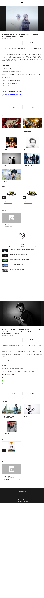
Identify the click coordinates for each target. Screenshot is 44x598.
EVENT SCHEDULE (6, 228)
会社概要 (29, 494)
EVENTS (10, 4)
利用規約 (9, 494)
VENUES (14, 4)
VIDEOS (27, 4)
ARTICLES (19, 4)
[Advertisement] (22, 288)
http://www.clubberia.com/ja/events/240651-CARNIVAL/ (12, 91)
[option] (8, 246)
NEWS (7, 4)
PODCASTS (32, 4)
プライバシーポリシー (16, 494)
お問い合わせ (23, 494)
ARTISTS (36, 4)
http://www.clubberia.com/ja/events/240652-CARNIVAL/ (12, 94)
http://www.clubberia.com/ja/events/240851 (10, 379)
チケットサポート (35, 494)
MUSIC (23, 4)
